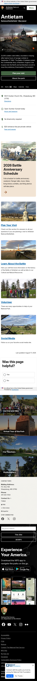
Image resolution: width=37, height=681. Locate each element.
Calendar (21, 87)
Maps (15, 87)
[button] (35, 39)
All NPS (19, 540)
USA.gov (4, 663)
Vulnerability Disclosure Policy (11, 660)
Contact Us (5, 498)
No (8, 380)
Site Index (6, 508)
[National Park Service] (2, 8)
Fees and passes (10, 129)
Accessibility (5, 635)
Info (2, 87)
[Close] (33, 665)
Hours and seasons (10, 111)
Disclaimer (4, 657)
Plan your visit (18, 73)
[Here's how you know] (18, 2)
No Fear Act (5, 654)
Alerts (8, 87)
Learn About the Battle (13, 263)
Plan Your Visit (9, 225)
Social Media (8, 338)
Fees (27, 87)
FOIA (2, 641)
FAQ (3, 504)
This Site (18, 535)
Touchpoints (15, 390)
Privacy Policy (6, 638)
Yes (8, 375)
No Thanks (19, 676)
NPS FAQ (4, 650)
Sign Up (10, 676)
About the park (18, 78)
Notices (3, 644)
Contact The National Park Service (12, 647)
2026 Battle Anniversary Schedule (12, 169)
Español (5, 511)
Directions (7, 101)
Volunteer (6, 302)
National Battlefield (12, 8)
